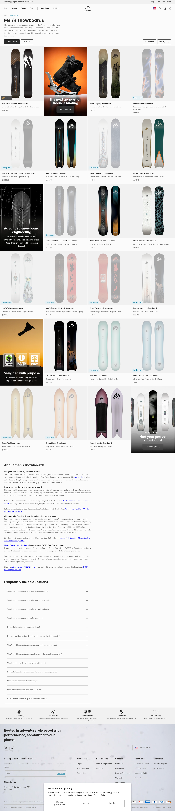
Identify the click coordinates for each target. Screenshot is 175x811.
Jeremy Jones (79, 477)
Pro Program (159, 769)
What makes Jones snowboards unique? (22, 681)
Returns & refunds (122, 773)
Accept (86, 803)
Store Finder (120, 783)
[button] (5, 8)
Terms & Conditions (10, 802)
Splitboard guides (141, 769)
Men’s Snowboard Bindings (16, 545)
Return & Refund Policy (36, 802)
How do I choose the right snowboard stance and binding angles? (32, 672)
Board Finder (12, 42)
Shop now (64, 109)
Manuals (99, 769)
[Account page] (165, 8)
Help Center (119, 769)
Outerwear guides (141, 773)
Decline (112, 803)
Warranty (119, 778)
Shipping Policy (23, 802)
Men (5, 15)
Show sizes (149, 42)
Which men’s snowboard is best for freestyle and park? (28, 609)
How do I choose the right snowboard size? (23, 627)
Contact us (119, 764)
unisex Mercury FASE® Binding (23, 567)
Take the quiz (151, 447)
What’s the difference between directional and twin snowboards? (32, 645)
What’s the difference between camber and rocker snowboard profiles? (34, 654)
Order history (82, 773)
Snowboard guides (142, 764)
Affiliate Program (160, 764)
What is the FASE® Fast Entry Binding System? (24, 690)
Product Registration (104, 764)
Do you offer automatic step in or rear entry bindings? (27, 699)
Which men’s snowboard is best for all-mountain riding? (28, 591)
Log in (79, 764)
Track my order (83, 769)
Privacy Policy (100, 795)
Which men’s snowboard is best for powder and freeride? (29, 600)
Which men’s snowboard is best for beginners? (25, 618)
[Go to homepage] (87, 8)
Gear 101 (138, 778)
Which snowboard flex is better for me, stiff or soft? (26, 663)
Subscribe (61, 773)
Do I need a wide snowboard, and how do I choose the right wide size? (33, 636)
